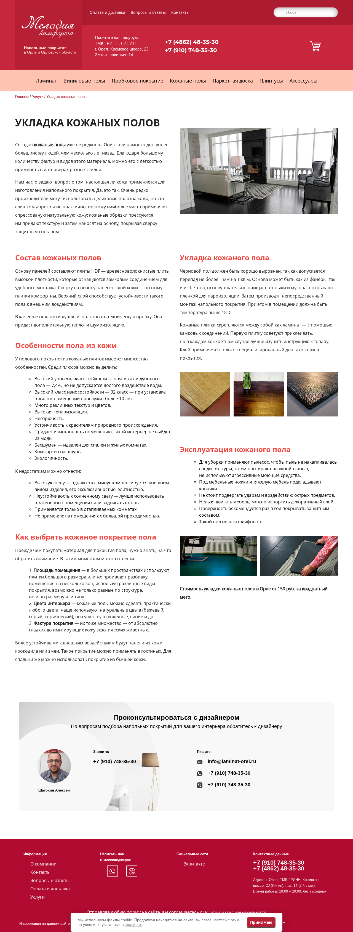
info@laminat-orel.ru (232, 761)
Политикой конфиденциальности (234, 912)
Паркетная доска (233, 80)
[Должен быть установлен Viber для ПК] (131, 871)
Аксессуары (303, 80)
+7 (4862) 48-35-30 (192, 42)
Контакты (180, 12)
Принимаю (261, 922)
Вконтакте (194, 864)
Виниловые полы (84, 80)
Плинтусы (271, 80)
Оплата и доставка (107, 12)
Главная (22, 97)
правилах (133, 924)
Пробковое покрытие (137, 80)
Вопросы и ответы (148, 12)
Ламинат (46, 80)
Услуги (37, 97)
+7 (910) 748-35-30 (191, 50)
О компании (43, 864)
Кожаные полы (188, 80)
